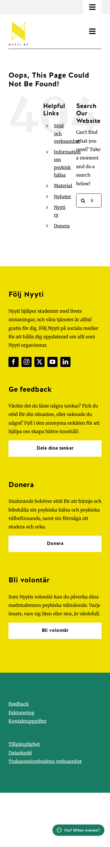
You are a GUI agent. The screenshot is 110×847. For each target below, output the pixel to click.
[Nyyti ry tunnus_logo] (18, 20)
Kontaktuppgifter (27, 721)
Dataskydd (20, 753)
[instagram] (26, 362)
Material (63, 185)
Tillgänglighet (24, 744)
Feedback (18, 704)
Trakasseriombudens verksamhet (45, 761)
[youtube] (52, 362)
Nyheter (62, 196)
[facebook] (13, 362)
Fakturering (21, 712)
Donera (62, 226)
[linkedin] (65, 362)
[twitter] (39, 362)
